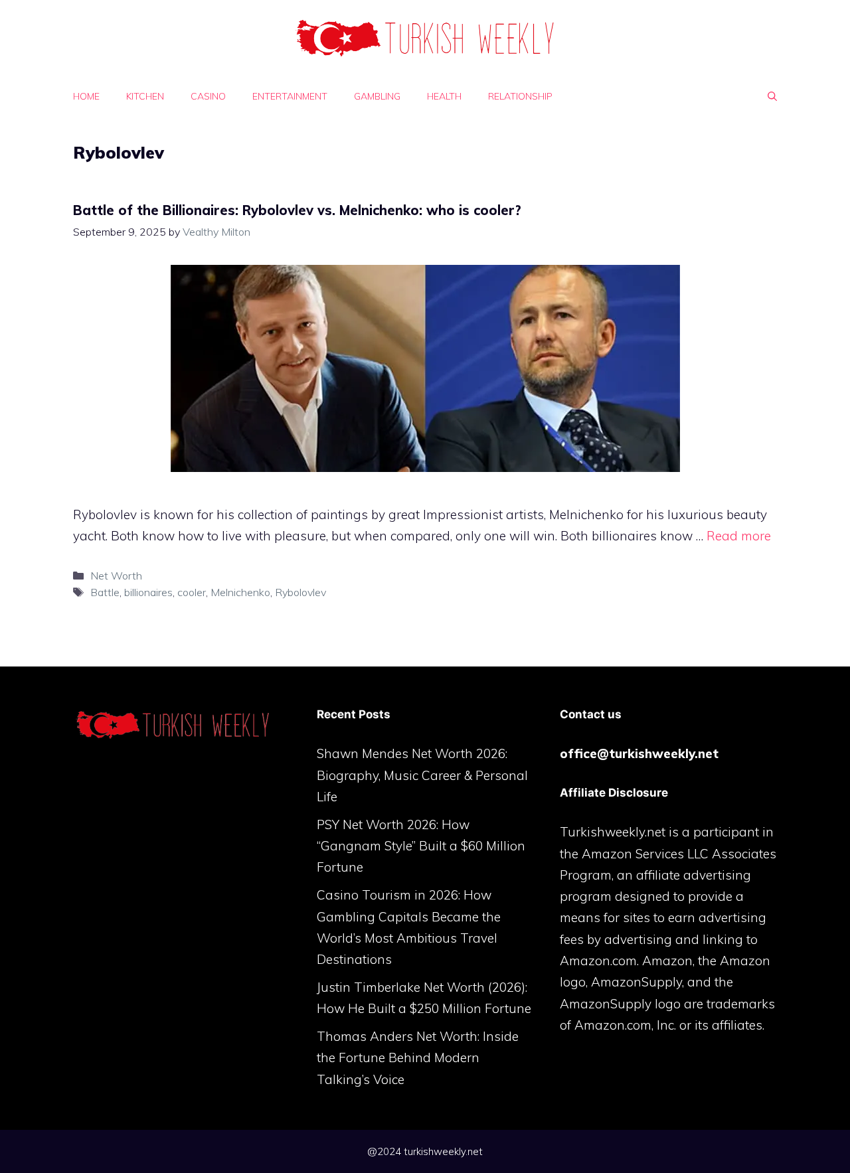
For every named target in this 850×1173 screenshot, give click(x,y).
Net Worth (116, 575)
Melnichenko (240, 592)
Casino (208, 96)
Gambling (377, 96)
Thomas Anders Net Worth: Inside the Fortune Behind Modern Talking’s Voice (418, 1057)
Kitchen (145, 96)
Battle (105, 592)
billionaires (148, 592)
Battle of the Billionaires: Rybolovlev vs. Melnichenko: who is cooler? (297, 210)
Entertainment (289, 96)
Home (86, 96)
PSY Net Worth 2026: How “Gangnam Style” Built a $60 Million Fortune (421, 846)
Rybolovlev (300, 592)
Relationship (520, 96)
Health (444, 96)
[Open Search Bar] (772, 96)
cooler (191, 592)
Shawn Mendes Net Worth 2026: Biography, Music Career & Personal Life (422, 775)
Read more (739, 536)
